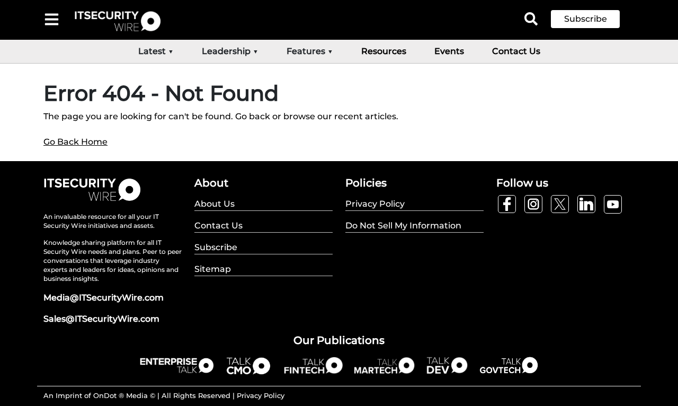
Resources (383, 51)
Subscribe (585, 19)
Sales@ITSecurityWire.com (101, 319)
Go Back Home (75, 142)
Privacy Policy (260, 395)
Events (449, 51)
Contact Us (516, 51)
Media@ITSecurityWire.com (103, 298)
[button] (593, 19)
